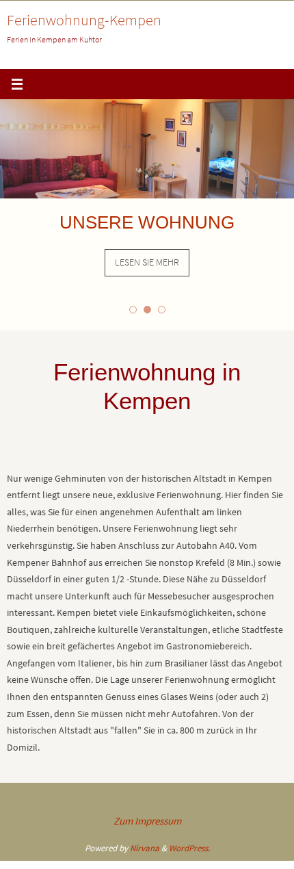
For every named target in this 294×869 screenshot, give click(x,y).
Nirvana (144, 848)
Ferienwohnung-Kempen (84, 19)
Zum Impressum (147, 820)
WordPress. (189, 848)
